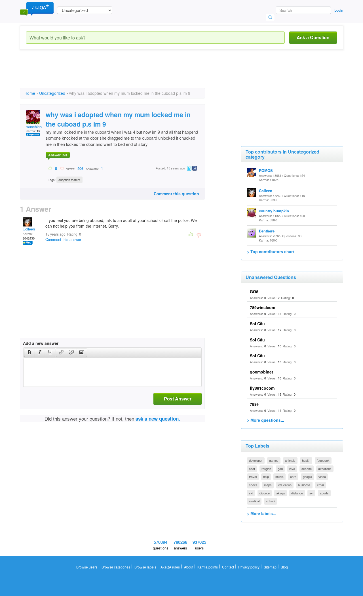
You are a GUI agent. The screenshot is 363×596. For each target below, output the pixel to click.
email (320, 484)
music (279, 476)
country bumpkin (274, 210)
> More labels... (261, 513)
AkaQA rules (170, 566)
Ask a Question (313, 37)
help (266, 476)
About (188, 566)
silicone (306, 468)
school (270, 501)
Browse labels (145, 566)
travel (253, 476)
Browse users (86, 566)
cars (293, 476)
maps (268, 484)
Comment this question (176, 193)
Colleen (29, 229)
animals (290, 460)
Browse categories (116, 566)
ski (251, 493)
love (292, 468)
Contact (228, 566)
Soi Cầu (257, 323)
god (280, 468)
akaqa (280, 493)
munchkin (34, 126)
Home (29, 93)
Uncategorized (52, 93)
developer (256, 460)
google (307, 476)
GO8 (254, 291)
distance (297, 493)
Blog (284, 566)
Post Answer (177, 398)
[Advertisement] (123, 74)
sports (324, 493)
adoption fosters (69, 179)
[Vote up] (50, 168)
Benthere (267, 231)
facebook (323, 460)
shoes (253, 484)
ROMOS (266, 170)
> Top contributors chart (270, 251)
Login (338, 10)
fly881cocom (262, 388)
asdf (252, 468)
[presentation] (29, 353)
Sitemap (270, 566)
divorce (264, 493)
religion (266, 468)
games (273, 460)
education (285, 484)
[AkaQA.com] (37, 8)
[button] (29, 353)
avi (311, 493)
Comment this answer (63, 239)
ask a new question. (158, 418)
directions (325, 468)
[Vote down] (62, 168)
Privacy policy (248, 566)
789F (254, 404)
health (306, 460)
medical (254, 501)
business (304, 484)
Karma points (207, 566)
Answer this (57, 155)
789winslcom (262, 307)
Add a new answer (40, 343)
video (322, 476)
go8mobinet (261, 372)
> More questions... (265, 420)
